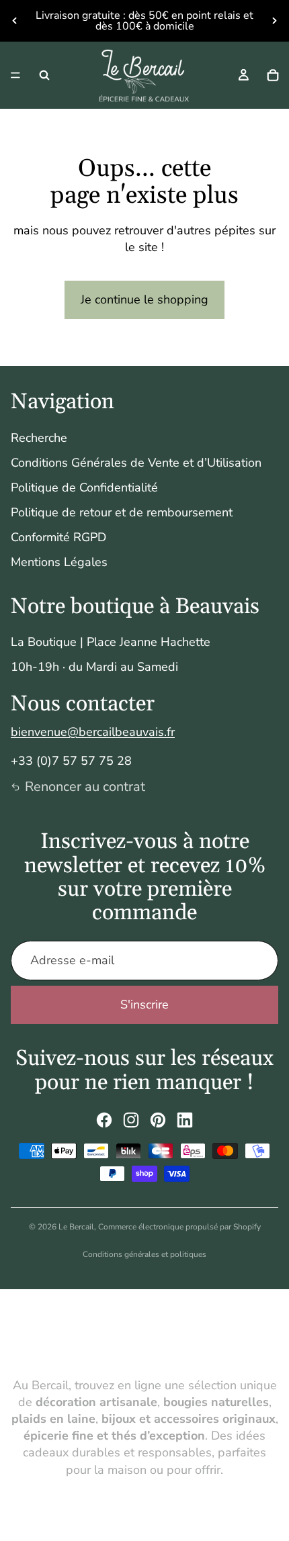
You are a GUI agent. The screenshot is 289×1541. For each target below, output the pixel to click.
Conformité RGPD (58, 537)
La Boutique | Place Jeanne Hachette (110, 642)
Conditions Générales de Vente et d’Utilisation (136, 463)
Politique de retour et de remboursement (122, 512)
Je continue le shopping (144, 299)
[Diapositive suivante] (274, 21)
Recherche (39, 438)
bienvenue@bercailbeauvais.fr (93, 732)
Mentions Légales (59, 562)
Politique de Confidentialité (84, 487)
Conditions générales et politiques (144, 1254)
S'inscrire (144, 1004)
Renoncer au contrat (85, 787)
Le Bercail (76, 1226)
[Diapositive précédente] (15, 21)
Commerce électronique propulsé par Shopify (179, 1226)
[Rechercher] (44, 75)
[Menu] (15, 75)
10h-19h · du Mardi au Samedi (94, 667)
